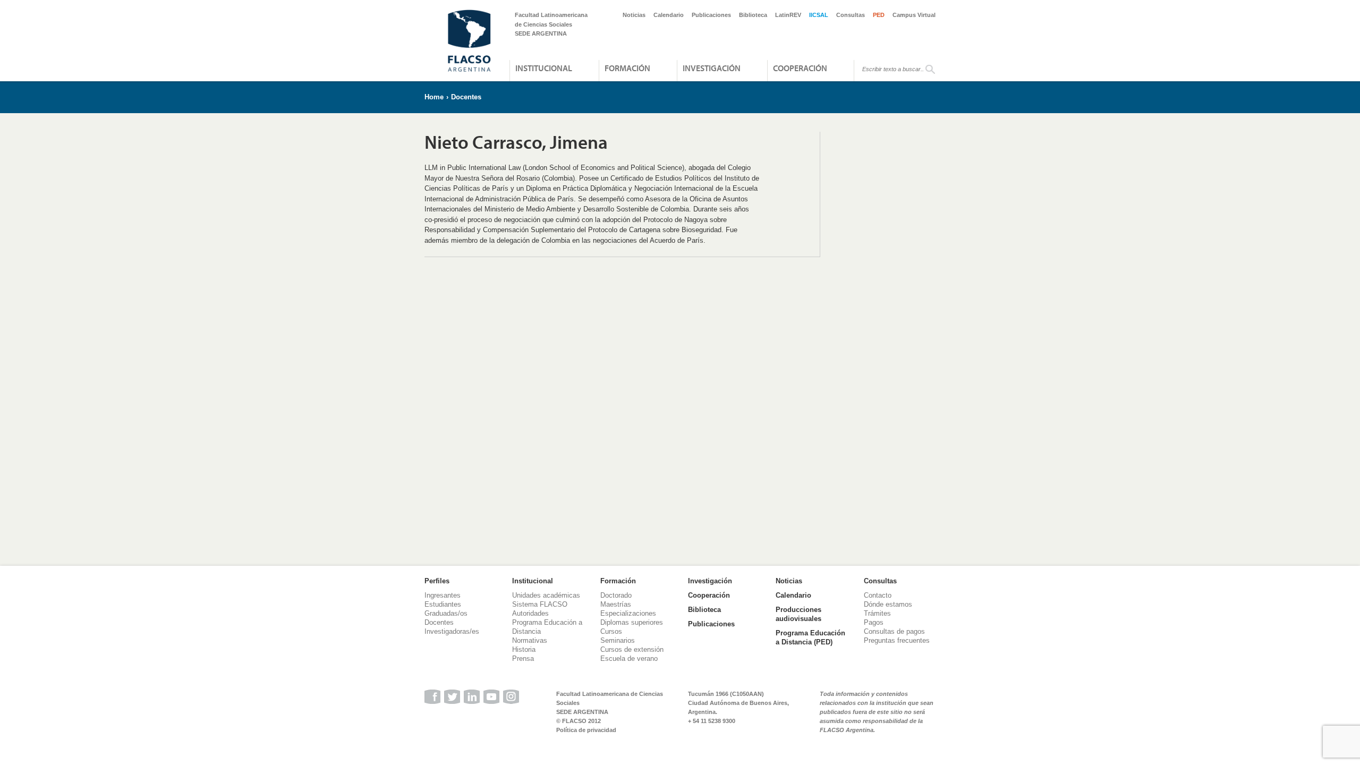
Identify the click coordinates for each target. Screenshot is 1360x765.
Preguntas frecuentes (897, 640)
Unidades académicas (546, 595)
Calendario (668, 15)
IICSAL (818, 15)
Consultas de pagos (894, 631)
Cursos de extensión (632, 649)
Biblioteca (753, 15)
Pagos (873, 622)
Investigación (712, 68)
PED (879, 15)
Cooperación (800, 68)
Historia (524, 649)
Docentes (466, 97)
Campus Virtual (914, 15)
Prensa (523, 658)
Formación (627, 68)
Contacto (877, 595)
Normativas (529, 640)
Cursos (611, 631)
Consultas (850, 15)
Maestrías (615, 604)
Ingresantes (442, 595)
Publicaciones (711, 15)
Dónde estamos (888, 604)
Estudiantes (442, 604)
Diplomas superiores (631, 622)
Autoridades (530, 613)
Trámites (877, 613)
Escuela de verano (629, 658)
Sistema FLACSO (539, 604)
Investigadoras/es (451, 631)
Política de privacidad (586, 730)
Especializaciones (628, 613)
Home (434, 97)
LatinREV (788, 15)
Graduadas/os (446, 613)
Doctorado (616, 595)
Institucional (543, 68)
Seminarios (617, 640)
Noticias (634, 15)
